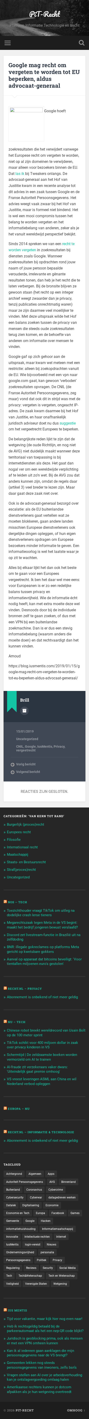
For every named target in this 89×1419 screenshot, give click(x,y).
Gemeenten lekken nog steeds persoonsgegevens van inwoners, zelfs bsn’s (42, 1365)
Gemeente (12, 1221)
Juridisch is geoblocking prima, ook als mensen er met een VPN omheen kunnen (45, 1340)
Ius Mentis (17, 1310)
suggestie (68, 423)
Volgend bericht (28, 772)
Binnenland (68, 1182)
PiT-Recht (44, 14)
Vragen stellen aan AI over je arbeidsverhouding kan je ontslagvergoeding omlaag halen (44, 1377)
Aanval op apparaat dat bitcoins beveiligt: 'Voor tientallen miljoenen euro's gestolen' (44, 961)
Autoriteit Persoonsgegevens (24, 1182)
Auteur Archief (24, 711)
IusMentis (44, 746)
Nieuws (51, 1244)
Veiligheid (12, 1283)
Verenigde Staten (36, 1283)
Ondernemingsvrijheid (20, 1252)
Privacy (59, 746)
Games (75, 1213)
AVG (52, 1182)
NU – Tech (16, 1022)
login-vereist (32, 1244)
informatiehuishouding (21, 1229)
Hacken (46, 1221)
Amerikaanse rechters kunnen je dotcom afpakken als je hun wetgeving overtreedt (39, 1389)
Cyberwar (36, 1197)
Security (48, 1268)
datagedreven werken (62, 1197)
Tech (9, 1275)
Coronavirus (34, 1189)
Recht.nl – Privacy (25, 988)
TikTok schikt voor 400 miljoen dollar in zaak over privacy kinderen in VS (42, 1045)
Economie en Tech (17, 1213)
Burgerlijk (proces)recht (25, 824)
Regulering (13, 1268)
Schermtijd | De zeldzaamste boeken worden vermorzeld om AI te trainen (42, 1057)
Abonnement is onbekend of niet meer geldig (42, 997)
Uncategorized (27, 739)
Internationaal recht (22, 847)
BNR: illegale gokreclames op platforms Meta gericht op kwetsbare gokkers (43, 949)
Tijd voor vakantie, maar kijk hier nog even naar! (44, 1319)
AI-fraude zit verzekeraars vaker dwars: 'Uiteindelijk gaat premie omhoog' (37, 1069)
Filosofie (14, 840)
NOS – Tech (17, 902)
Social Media (67, 1268)
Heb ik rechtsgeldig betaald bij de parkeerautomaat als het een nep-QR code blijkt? (45, 1328)
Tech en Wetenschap (61, 1275)
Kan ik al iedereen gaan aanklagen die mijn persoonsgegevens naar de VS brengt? (40, 1353)
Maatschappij (17, 854)
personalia (47, 1252)
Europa (40, 1213)
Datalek (11, 1205)
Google (30, 746)
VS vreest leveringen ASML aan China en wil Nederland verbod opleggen (41, 1081)
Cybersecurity (14, 1197)
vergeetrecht (26, 750)
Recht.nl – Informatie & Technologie (41, 1132)
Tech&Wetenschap (30, 1275)
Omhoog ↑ (76, 1410)
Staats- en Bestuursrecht (26, 862)
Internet (61, 1236)
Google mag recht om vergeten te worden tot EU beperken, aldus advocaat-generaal (44, 75)
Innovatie (12, 1236)
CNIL (19, 746)
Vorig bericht (26, 764)
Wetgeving (60, 1283)
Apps (51, 1174)
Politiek (41, 1260)
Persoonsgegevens (18, 1260)
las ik (19, 173)
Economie (52, 1205)
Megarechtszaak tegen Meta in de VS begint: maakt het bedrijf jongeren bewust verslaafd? (42, 924)
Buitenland (13, 1189)
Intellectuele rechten (37, 1236)
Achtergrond (14, 1174)
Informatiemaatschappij (57, 1229)
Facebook (58, 1213)
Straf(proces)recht (21, 870)
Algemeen (34, 1174)
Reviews (31, 1268)
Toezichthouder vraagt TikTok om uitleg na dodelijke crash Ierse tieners (41, 912)
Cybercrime (55, 1189)
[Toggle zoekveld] (81, 43)
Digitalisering (30, 1205)
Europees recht (19, 832)
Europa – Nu (19, 1109)
